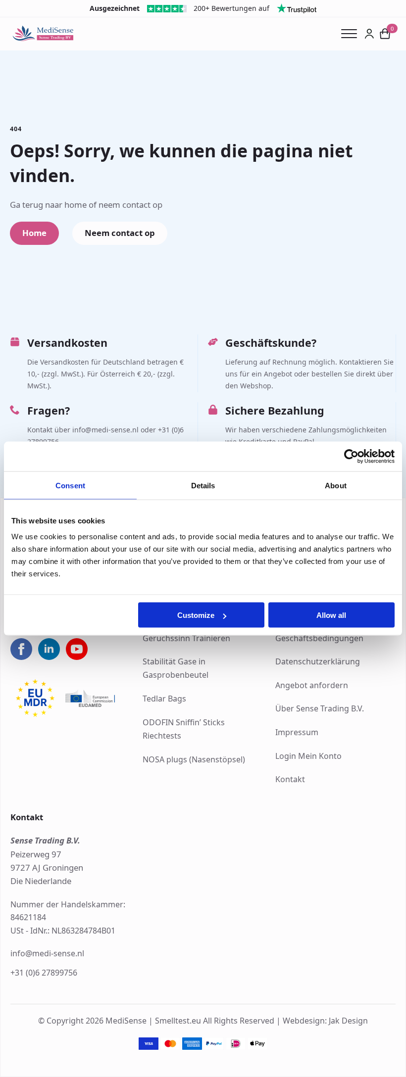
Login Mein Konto (308, 755)
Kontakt (290, 779)
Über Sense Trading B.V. (319, 708)
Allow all (331, 615)
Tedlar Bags (164, 698)
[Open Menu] (352, 34)
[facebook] (21, 649)
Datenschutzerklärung (317, 661)
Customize (195, 615)
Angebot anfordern (311, 685)
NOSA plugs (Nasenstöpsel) (194, 759)
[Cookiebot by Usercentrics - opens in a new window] (351, 456)
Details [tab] (203, 485)
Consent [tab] (70, 485)
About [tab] (336, 485)
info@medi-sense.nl (47, 953)
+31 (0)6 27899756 (43, 972)
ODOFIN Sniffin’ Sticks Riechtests (184, 729)
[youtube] (77, 649)
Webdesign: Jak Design (325, 1020)
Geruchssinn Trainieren (186, 638)
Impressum (296, 732)
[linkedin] (49, 649)
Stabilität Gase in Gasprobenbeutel (175, 668)
